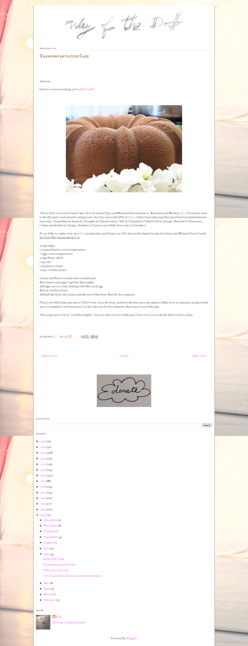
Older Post (199, 356)
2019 (43, 481)
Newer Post (49, 356)
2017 (43, 492)
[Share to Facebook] (93, 337)
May (47, 583)
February (50, 600)
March (48, 594)
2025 (43, 447)
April (47, 588)
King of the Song (53, 559)
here (183, 213)
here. (133, 217)
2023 (43, 458)
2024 (43, 452)
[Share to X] (89, 337)
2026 (43, 441)
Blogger (132, 638)
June (47, 554)
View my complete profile (68, 622)
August (49, 542)
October (49, 531)
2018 (43, 486)
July (47, 548)
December (51, 520)
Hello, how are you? (55, 570)
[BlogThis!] (86, 337)
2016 (43, 498)
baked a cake (85, 89)
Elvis (82, 233)
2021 (43, 469)
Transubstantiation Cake (59, 564)
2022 (43, 464)
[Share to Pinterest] (96, 337)
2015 (43, 503)
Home (125, 356)
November (51, 525)
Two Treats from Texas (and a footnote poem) (72, 576)
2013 (43, 515)
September (51, 537)
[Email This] (82, 337)
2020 (43, 475)
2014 (43, 509)
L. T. (59, 617)
